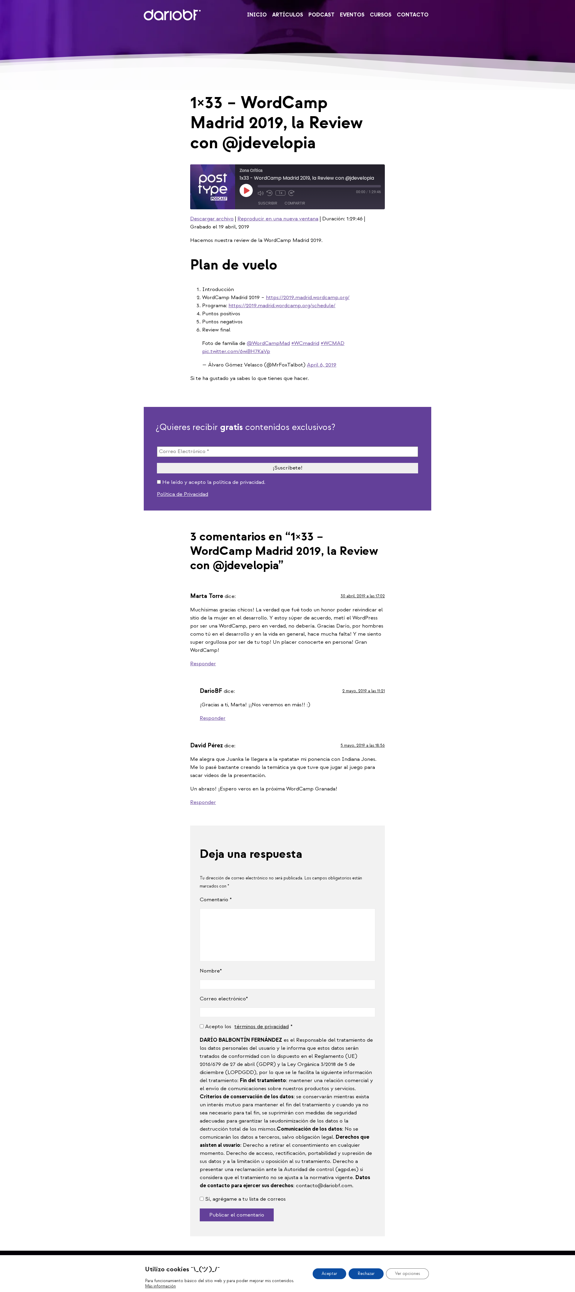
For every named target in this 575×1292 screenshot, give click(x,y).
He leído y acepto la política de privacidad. (213, 482)
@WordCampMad (268, 343)
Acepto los (247, 1026)
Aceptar (329, 1273)
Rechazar (366, 1273)
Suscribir (267, 203)
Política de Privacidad (182, 494)
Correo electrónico (223, 998)
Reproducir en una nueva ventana (277, 218)
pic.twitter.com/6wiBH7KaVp (236, 351)
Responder (203, 663)
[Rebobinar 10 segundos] (270, 193)
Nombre (210, 970)
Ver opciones (407, 1273)
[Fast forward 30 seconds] (291, 193)
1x (280, 193)
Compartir (295, 203)
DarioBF (172, 15)
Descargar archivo (212, 218)
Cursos (380, 15)
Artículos (287, 15)
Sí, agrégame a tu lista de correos (245, 1199)
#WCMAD (332, 343)
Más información (160, 1286)
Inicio (257, 15)
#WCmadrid (305, 343)
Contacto (413, 15)
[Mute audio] (261, 193)
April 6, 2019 (321, 364)
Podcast (321, 15)
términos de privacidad (261, 1026)
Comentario (216, 899)
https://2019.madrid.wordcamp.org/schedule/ (282, 305)
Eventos (352, 15)
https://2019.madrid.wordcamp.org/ (307, 297)
